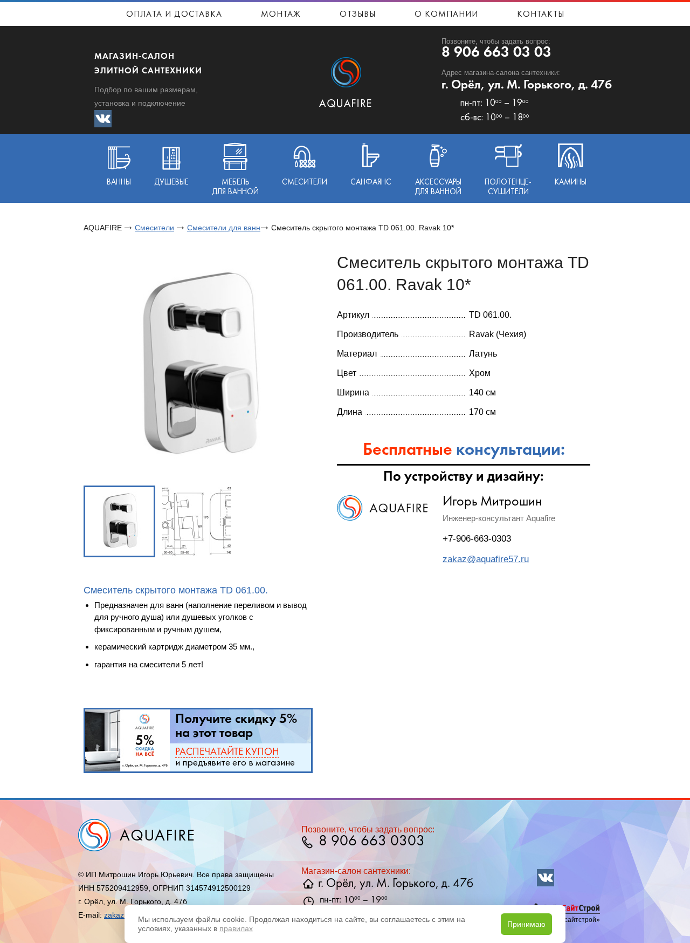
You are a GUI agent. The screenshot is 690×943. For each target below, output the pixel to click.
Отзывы (358, 14)
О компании (446, 14)
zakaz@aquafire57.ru (486, 559)
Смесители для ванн (223, 227)
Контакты (540, 14)
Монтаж (281, 14)
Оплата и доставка (174, 14)
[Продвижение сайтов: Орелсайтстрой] (566, 911)
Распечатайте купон (227, 752)
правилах (236, 928)
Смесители (154, 227)
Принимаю (526, 924)
